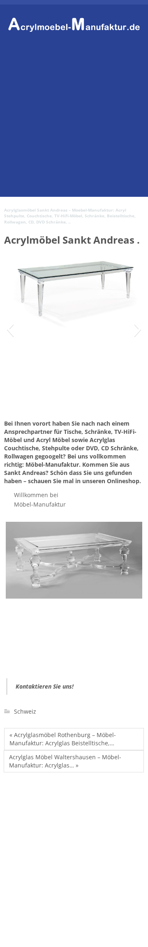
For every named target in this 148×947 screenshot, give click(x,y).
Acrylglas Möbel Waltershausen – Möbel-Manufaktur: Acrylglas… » (65, 761)
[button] (10, 329)
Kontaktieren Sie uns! (45, 686)
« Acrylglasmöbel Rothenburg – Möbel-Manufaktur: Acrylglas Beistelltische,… (62, 739)
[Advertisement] (74, 123)
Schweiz (25, 711)
